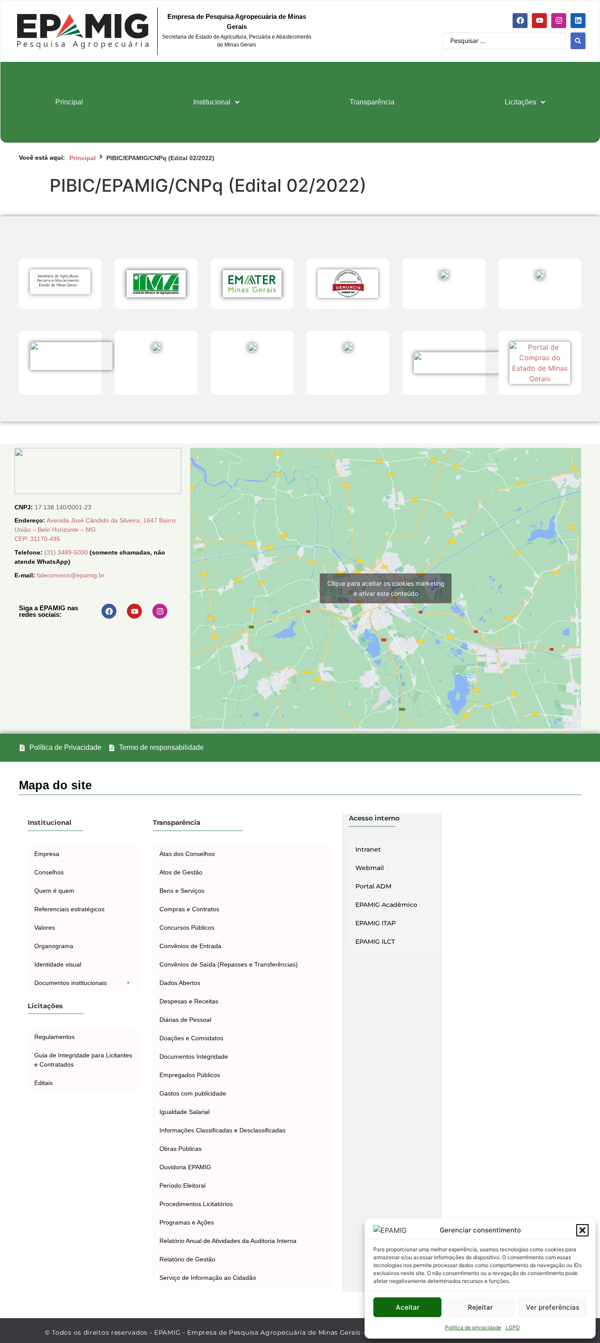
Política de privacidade (473, 1327)
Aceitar (407, 1307)
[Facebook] (520, 20)
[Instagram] (558, 20)
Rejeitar (480, 1307)
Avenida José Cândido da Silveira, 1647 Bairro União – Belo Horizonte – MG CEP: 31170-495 (95, 529)
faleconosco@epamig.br (71, 575)
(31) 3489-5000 (67, 552)
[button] (582, 1230)
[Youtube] (539, 20)
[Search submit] (578, 40)
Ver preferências (552, 1307)
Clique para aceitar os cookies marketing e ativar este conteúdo (386, 588)
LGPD (513, 1327)
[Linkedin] (578, 20)
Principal (82, 157)
